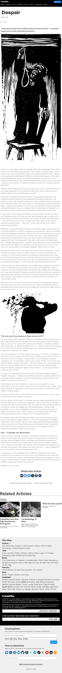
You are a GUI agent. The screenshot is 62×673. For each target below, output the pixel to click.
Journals (10, 553)
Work (41, 560)
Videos (30, 553)
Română (16, 587)
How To (43, 546)
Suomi (18, 582)
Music (36, 553)
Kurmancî (35, 589)
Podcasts (20, 4)
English (5, 580)
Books (3, 4)
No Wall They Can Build (49, 563)
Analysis (18, 546)
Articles (5, 543)
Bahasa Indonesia (47, 582)
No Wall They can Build (23, 570)
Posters (17, 553)
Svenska (27, 587)
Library (8, 4)
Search (31, 4)
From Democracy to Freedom (13, 560)
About (45, 4)
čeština (5, 584)
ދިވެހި (22, 589)
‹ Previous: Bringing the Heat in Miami (20, 483)
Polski (4, 582)
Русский (56, 580)
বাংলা (21, 587)
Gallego (28, 589)
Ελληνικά (11, 582)
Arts (3, 546)
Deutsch (25, 580)
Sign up (53, 642)
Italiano (18, 580)
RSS (10, 543)
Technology (6, 548)
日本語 (23, 582)
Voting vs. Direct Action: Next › (43, 483)
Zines (4, 553)
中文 (37, 582)
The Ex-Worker (7, 570)
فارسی (30, 584)
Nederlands (38, 584)
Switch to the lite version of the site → (31, 664)
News (49, 546)
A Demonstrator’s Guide (21, 548)
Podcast (5, 567)
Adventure (10, 546)
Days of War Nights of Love (28, 563)
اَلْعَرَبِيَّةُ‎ (4, 587)
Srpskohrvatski (49, 584)
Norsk (42, 589)
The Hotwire (37, 570)
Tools (14, 4)
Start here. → (54, 619)
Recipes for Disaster (9, 563)
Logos (42, 553)
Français (32, 580)
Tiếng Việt (11, 589)
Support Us (57, 1)
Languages (38, 4)
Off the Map (6, 565)
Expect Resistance (51, 560)
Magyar (18, 584)
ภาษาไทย (45, 587)
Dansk (33, 587)
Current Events (28, 546)
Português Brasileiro (44, 580)
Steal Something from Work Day (23, 555)
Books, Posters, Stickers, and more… (16, 575)
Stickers (24, 553)
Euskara (12, 584)
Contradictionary (31, 560)
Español (12, 580)
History (37, 546)
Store (26, 4)
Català (18, 589)
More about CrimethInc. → (49, 611)
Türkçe (24, 584)
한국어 (10, 587)
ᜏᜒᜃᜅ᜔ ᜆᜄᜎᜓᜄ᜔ (50, 589)
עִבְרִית (39, 587)
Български (31, 582)
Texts (5, 22)
